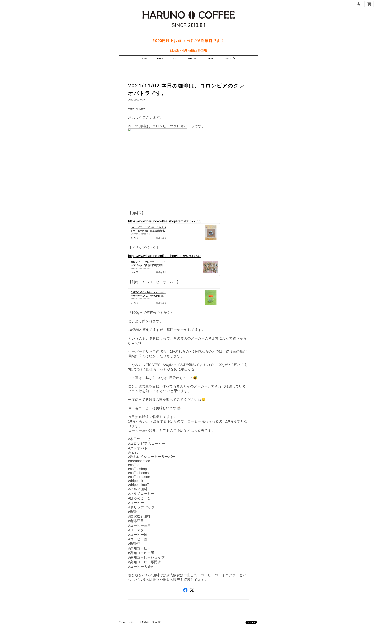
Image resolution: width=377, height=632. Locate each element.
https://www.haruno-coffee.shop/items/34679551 (164, 221)
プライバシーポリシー (126, 622)
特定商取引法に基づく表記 (150, 622)
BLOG (174, 59)
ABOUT (160, 59)
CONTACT (210, 59)
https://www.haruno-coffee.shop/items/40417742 (164, 256)
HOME (145, 59)
